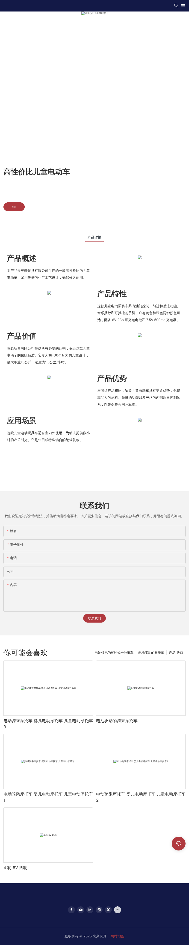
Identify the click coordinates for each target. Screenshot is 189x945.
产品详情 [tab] (94, 237)
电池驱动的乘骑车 (151, 653)
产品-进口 (176, 653)
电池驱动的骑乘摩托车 (117, 720)
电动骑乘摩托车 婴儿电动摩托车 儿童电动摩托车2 (141, 797)
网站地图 (117, 936)
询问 (14, 206)
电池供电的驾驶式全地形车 (114, 653)
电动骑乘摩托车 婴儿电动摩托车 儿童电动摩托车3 (48, 723)
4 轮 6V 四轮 (15, 867)
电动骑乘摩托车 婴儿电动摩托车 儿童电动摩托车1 (48, 797)
